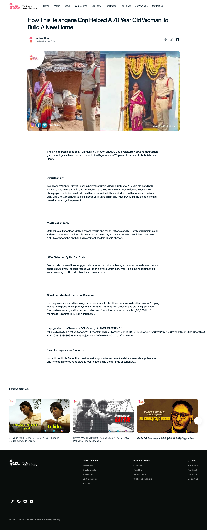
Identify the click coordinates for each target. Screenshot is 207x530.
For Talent (192, 470)
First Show (138, 470)
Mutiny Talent (139, 474)
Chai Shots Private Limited (29, 519)
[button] (198, 421)
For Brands (193, 465)
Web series (88, 465)
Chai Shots (138, 465)
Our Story (192, 474)
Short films (88, 474)
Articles (86, 483)
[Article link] (39, 420)
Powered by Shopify (51, 519)
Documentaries (90, 479)
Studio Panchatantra (142, 479)
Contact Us (193, 479)
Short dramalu (89, 470)
